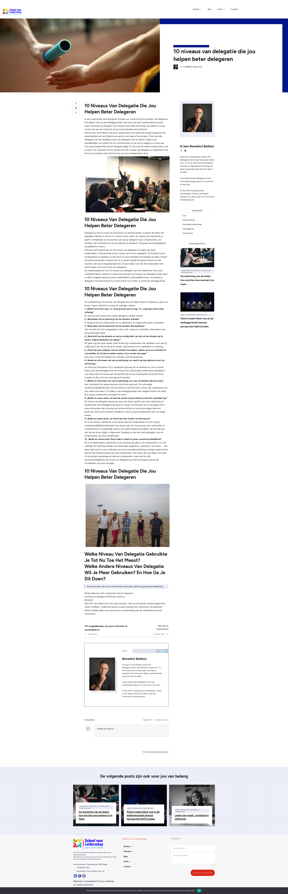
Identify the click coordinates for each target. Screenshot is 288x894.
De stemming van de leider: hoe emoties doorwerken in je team (197, 280)
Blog (183, 315)
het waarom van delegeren (155, 119)
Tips (184, 215)
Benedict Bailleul (194, 67)
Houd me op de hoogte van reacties (157, 752)
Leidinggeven (203, 46)
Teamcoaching (188, 220)
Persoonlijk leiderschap (192, 224)
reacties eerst (161, 719)
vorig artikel (96, 119)
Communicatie (180, 46)
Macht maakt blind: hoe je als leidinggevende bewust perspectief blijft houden (196, 322)
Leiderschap (192, 46)
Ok (199, 890)
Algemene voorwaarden (84, 881)
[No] (285, 890)
